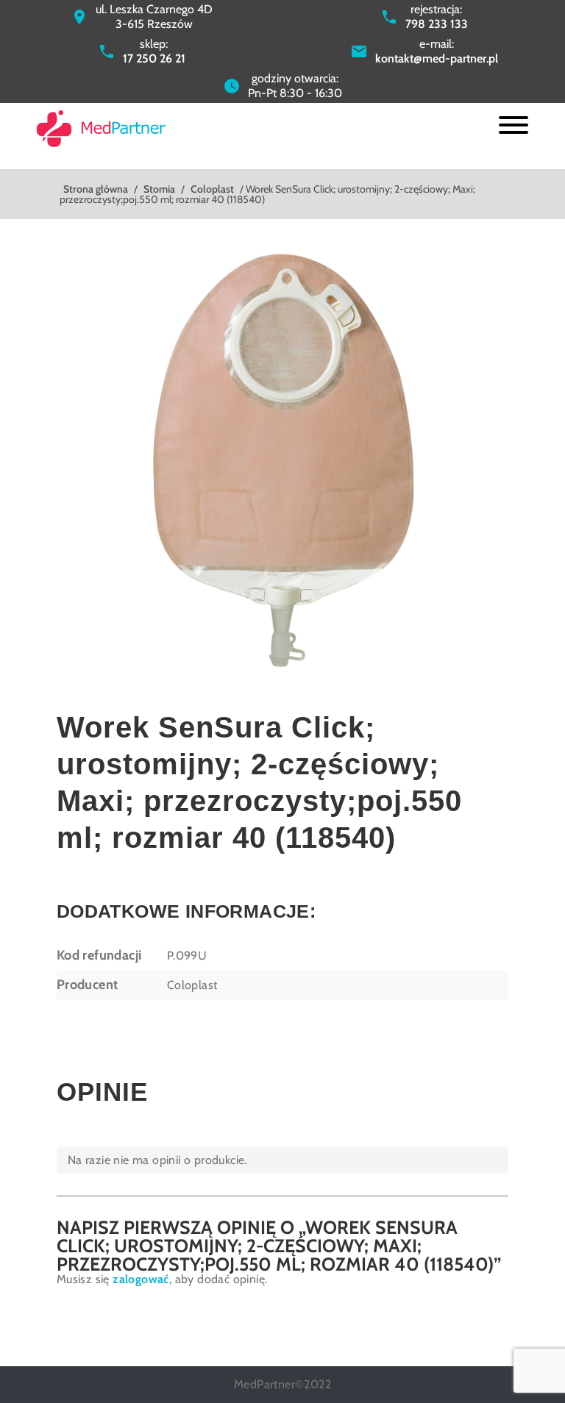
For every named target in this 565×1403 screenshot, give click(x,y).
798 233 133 (436, 24)
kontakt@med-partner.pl (436, 58)
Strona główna (95, 189)
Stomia (159, 189)
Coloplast (212, 189)
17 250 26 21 (154, 58)
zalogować (141, 1279)
